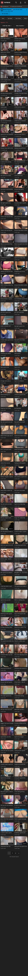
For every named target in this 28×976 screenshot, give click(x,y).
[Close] (26, 9)
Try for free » (5, 13)
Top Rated (10, 18)
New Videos (18, 18)
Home (3, 18)
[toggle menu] (16, 2)
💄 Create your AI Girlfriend (16, 6)
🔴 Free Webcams (4, 6)
